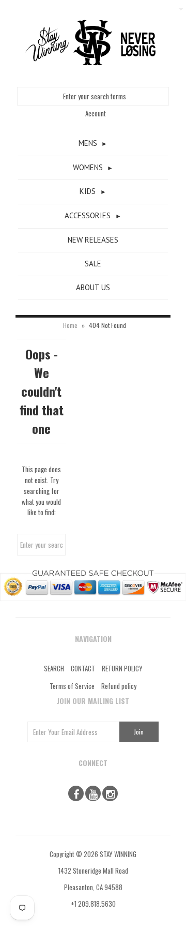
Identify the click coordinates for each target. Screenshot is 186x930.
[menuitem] (93, 144)
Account (95, 113)
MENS (88, 143)
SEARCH (54, 668)
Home (70, 325)
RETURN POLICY (122, 668)
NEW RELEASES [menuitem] (93, 240)
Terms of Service (72, 686)
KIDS (88, 191)
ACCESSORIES (88, 215)
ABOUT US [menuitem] (93, 287)
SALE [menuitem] (93, 263)
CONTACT (83, 668)
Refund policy (118, 686)
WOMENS (88, 167)
